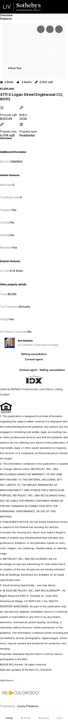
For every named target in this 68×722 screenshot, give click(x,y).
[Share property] (59, 29)
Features (6, 18)
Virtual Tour (15, 68)
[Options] (41, 29)
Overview (6, 15)
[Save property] (50, 29)
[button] (18, 51)
